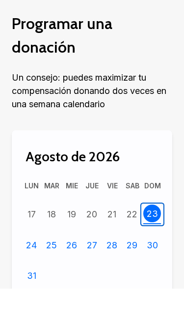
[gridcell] (32, 214)
